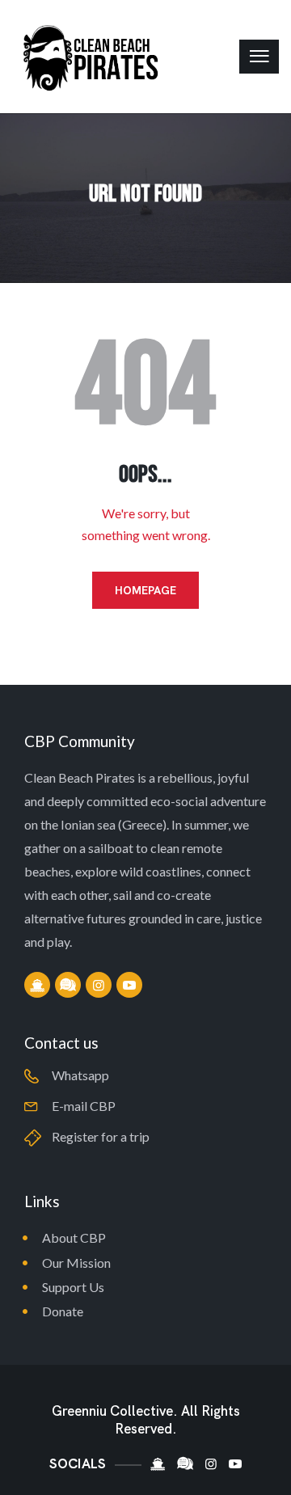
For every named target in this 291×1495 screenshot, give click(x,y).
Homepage (145, 590)
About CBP (74, 1237)
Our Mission (76, 1262)
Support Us (73, 1286)
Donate (62, 1311)
